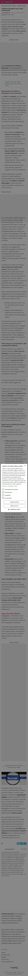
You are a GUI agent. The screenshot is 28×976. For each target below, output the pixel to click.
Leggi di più (18, 484)
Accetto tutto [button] (14, 502)
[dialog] (14, 488)
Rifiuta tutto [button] (15, 506)
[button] (14, 486)
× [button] (24, 465)
